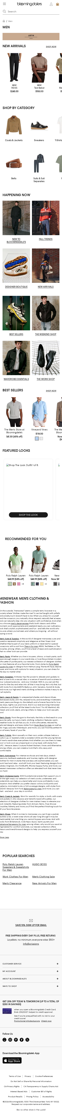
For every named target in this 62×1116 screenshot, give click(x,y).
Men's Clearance (12, 883)
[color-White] (41, 438)
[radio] (37, 438)
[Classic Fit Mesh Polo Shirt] (16, 559)
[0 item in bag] (57, 4)
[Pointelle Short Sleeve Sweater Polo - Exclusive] (14, 412)
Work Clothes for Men (15, 876)
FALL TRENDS (45, 239)
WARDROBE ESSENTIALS (16, 379)
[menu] (4, 4)
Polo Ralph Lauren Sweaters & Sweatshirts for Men (16, 867)
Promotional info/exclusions (27, 1021)
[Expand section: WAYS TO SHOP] (31, 986)
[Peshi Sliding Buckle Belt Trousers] (14, 68)
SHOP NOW (51, 46)
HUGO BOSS (39, 864)
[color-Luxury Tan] (14, 583)
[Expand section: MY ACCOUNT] (31, 971)
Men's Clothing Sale (43, 876)
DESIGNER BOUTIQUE (16, 287)
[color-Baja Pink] (18, 583)
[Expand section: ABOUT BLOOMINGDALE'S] (31, 978)
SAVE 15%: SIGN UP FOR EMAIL (31, 925)
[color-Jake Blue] (36, 438)
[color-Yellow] (41, 583)
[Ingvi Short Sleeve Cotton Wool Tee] (39, 68)
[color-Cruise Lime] (9, 583)
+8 (23, 584)
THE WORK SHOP (46, 379)
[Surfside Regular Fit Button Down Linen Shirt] (39, 412)
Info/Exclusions (31, 944)
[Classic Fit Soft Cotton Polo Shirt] (39, 559)
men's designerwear (20, 623)
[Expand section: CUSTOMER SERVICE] (31, 963)
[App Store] (12, 1060)
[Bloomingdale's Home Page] (29, 4)
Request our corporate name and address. (31, 1104)
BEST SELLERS (16, 334)
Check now (46, 1021)
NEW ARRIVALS (46, 287)
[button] (28, 489)
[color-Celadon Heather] (32, 583)
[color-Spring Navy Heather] (37, 583)
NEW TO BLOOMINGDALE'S (16, 240)
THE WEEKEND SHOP (45, 334)
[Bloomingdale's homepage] (4, 21)
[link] (14, 88)
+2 (46, 584)
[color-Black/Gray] (55, 583)
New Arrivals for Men (44, 883)
